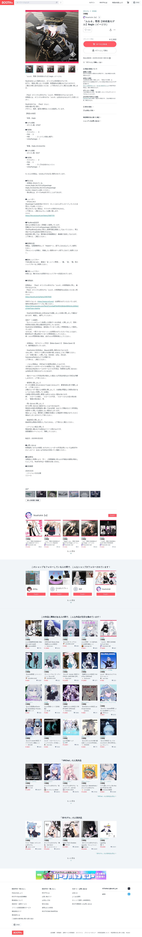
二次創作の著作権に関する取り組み (23, 918)
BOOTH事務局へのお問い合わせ (82, 904)
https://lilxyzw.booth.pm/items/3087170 (39, 216)
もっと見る (71, 600)
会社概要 (53, 932)
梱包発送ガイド (16, 911)
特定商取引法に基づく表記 (91, 117)
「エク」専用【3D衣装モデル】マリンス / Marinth (52, 542)
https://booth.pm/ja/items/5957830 (38, 297)
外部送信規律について (103, 932)
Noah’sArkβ (106, 589)
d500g (35, 589)
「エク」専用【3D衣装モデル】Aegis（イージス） (89, 542)
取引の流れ (88, 107)
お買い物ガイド (46, 896)
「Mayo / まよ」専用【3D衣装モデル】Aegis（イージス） (71, 542)
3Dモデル (86, 11)
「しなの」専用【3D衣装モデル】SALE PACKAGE (107, 542)
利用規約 (59, 932)
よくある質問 (76, 896)
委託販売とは (16, 915)
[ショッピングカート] (128, 2)
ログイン (92, 2)
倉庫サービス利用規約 (68, 932)
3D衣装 (94, 11)
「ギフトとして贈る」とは (93, 62)
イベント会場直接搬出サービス (21, 907)
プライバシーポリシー (90, 932)
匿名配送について (17, 900)
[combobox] (37, 2)
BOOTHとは (103, 2)
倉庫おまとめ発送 (47, 907)
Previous (26, 36)
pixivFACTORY (87, 98)
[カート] (99, 17)
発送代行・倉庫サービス (19, 904)
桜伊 (80, 589)
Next (77, 36)
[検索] (56, 2)
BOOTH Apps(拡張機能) (19, 896)
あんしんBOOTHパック (89, 85)
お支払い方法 (89, 110)
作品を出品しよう (117, 2)
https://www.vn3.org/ (45, 301)
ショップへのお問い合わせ (91, 121)
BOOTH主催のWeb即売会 (50, 911)
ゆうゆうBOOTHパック (103, 85)
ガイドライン (79, 932)
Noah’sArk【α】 (41, 515)
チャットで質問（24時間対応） (81, 900)
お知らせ (75, 893)
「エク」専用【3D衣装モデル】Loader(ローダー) (33, 542)
